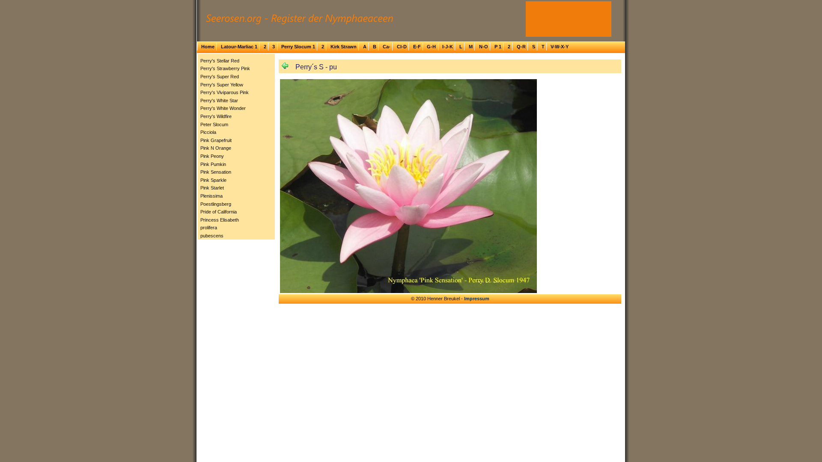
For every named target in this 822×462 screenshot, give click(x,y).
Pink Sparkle (213, 180)
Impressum (476, 298)
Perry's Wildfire (216, 116)
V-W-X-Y (560, 46)
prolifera (208, 227)
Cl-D (402, 46)
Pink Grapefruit (216, 140)
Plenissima (211, 195)
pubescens (211, 235)
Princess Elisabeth (219, 219)
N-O (483, 46)
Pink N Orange (215, 148)
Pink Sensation (215, 172)
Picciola (208, 132)
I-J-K (447, 46)
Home (207, 46)
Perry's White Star (219, 100)
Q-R (521, 46)
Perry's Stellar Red (219, 60)
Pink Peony (212, 156)
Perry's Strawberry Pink (225, 68)
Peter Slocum (214, 124)
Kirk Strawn (344, 46)
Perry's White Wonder (223, 108)
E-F (417, 46)
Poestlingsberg (215, 204)
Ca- (386, 46)
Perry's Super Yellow (221, 84)
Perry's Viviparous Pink (224, 92)
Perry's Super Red (219, 76)
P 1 (497, 46)
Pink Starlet (212, 187)
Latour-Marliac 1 (239, 46)
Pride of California (218, 211)
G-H (431, 46)
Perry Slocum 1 (298, 46)
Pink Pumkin (213, 164)
